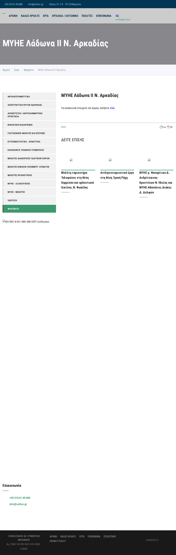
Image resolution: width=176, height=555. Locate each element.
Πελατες (87, 15)
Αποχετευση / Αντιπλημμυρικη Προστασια (25, 115)
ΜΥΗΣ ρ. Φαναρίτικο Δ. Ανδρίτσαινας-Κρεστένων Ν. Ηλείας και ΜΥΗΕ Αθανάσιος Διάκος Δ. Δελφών (155, 182)
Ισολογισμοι (110, 536)
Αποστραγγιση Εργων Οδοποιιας (25, 104)
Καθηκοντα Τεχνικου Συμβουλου (26, 150)
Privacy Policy (58, 541)
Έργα (16, 70)
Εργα (46, 15)
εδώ (112, 108)
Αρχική (6, 70)
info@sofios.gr (35, 4)
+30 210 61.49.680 (13, 4)
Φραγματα (13, 208)
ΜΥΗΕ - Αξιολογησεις (19, 183)
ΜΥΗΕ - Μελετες (16, 192)
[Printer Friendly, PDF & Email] (166, 127)
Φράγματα (29, 70)
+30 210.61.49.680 (19, 497)
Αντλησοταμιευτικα (19, 96)
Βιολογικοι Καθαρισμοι (20, 124)
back (63, 126)
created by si (152, 540)
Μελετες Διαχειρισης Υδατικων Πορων (29, 158)
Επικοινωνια (103, 15)
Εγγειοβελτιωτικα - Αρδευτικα (24, 141)
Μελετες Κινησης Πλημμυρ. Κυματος (28, 166)
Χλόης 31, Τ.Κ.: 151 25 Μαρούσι (65, 4)
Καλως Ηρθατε (30, 15)
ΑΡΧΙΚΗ (13, 15)
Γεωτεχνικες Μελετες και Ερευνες (26, 133)
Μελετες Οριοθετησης (20, 175)
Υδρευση (12, 200)
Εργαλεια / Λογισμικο (65, 15)
